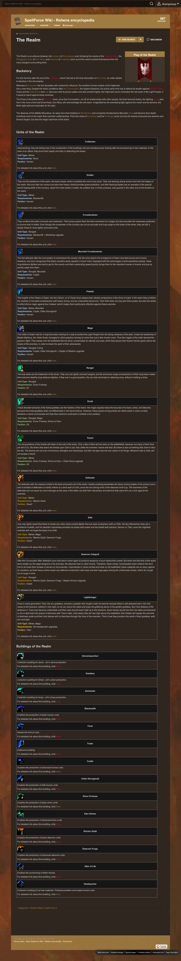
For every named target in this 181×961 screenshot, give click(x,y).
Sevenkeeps (68, 56)
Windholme (86, 113)
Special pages (131, 952)
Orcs (131, 113)
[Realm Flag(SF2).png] (145, 69)
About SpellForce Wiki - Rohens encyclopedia (43, 941)
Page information (172, 952)
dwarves (54, 59)
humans (56, 56)
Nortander (32, 85)
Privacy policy (19, 941)
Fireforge (109, 116)
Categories (23, 907)
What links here (103, 952)
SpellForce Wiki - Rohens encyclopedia (59, 20)
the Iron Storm (156, 88)
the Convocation (71, 88)
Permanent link (158, 952)
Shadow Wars (24, 33)
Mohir (156, 99)
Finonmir (48, 99)
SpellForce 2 (34, 33)
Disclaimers (67, 941)
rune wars (54, 77)
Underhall (65, 59)
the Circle (101, 77)
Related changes (117, 952)
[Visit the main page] (18, 21)
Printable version (144, 952)
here (54, 167)
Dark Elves (35, 91)
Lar (46, 91)
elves (30, 59)
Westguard (21, 59)
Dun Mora (40, 59)
